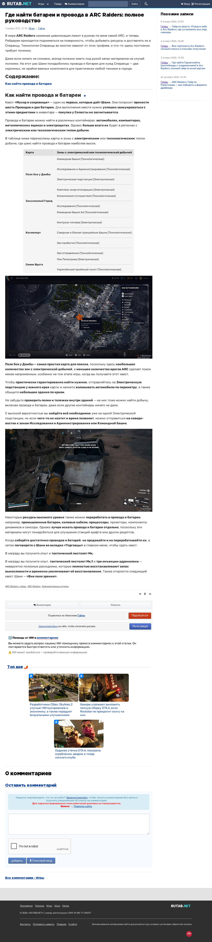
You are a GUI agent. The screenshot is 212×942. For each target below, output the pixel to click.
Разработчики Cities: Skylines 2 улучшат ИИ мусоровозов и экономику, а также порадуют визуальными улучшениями (51, 710)
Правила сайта (83, 806)
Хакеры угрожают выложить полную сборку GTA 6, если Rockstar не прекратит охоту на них (102, 710)
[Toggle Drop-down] (48, 5)
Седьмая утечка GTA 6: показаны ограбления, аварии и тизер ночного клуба (78, 754)
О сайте (73, 924)
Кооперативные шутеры (55, 586)
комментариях (47, 638)
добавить (17, 860)
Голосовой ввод (41, 860)
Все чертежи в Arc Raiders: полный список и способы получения (183, 47)
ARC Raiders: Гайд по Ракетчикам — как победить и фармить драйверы (184, 85)
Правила (61, 924)
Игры (41, 3)
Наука (65, 906)
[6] (104, 687)
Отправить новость (43, 924)
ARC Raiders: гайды (15, 586)
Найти (134, 3)
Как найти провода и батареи (28, 84)
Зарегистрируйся (77, 797)
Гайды (58, 3)
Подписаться (140, 615)
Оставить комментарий (31, 785)
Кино (57, 906)
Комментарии (75, 3)
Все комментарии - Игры (24, 878)
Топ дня (15, 667)
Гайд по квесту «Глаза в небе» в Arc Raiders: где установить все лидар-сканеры (185, 29)
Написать (115, 604)
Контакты (25, 924)
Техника (39, 906)
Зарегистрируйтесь (48, 626)
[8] (53, 687)
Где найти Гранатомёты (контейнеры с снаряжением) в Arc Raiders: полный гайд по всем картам (183, 65)
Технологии (26, 906)
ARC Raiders (34, 586)
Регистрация (140, 626)
